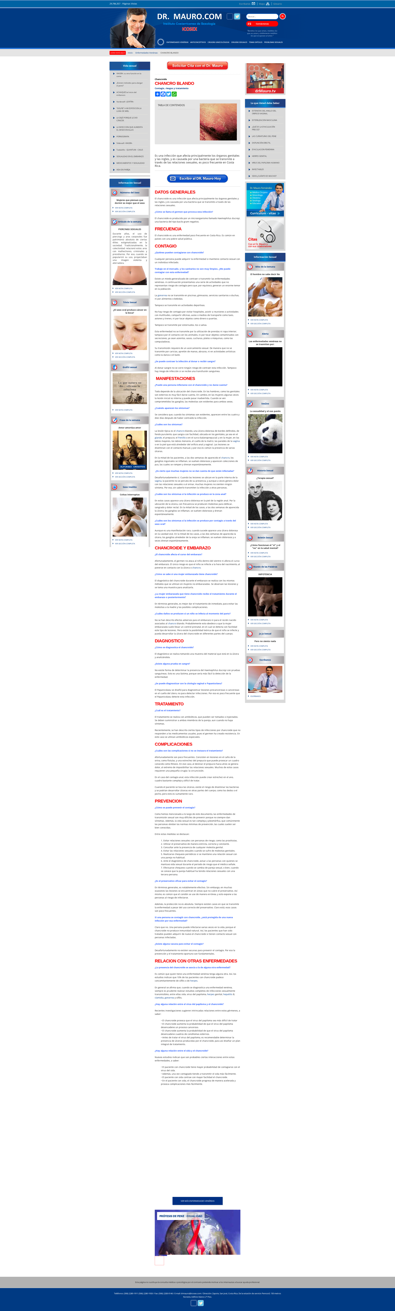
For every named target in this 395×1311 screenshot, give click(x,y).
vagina (236, 441)
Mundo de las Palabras (265, 566)
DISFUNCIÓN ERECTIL (261, 143)
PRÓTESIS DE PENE (171, 1216)
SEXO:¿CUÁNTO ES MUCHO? (264, 176)
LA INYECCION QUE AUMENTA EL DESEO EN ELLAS (129, 128)
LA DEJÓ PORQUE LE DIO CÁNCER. (126, 119)
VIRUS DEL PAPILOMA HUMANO (265, 162)
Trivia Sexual (130, 302)
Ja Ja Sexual (265, 633)
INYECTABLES (258, 169)
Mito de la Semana (265, 266)
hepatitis (227, 994)
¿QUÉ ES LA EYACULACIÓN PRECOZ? (263, 128)
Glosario (277, 3)
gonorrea (162, 295)
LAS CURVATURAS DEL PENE (264, 136)
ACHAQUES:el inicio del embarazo (126, 93)
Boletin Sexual (265, 537)
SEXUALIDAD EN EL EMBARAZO (130, 156)
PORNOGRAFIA (122, 136)
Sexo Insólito (130, 487)
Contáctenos (262, 23)
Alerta (265, 333)
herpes (194, 980)
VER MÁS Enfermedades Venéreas (197, 1201)
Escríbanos (244, 3)
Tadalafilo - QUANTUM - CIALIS (129, 149)
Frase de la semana (130, 420)
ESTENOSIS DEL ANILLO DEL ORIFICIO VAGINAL (264, 112)
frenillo (182, 437)
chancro (180, 430)
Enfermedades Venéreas (177, 42)
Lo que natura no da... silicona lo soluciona (129, 386)
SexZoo (265, 403)
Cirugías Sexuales (239, 42)
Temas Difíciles (255, 42)
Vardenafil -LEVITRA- (125, 101)
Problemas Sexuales (273, 42)
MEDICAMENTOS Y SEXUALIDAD (130, 163)
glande (158, 437)
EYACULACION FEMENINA (263, 149)
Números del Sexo (129, 192)
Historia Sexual (265, 470)
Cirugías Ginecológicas (218, 42)
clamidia (159, 997)
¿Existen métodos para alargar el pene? (129, 84)
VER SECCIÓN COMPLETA (125, 211)
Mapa (262, 3)
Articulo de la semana (129, 221)
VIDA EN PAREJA (123, 169)
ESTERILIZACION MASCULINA (264, 120)
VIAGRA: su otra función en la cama (128, 75)
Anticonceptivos (198, 42)
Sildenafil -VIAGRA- (124, 143)
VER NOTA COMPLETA (123, 208)
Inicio (130, 52)
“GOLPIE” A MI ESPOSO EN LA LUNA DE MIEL (128, 109)
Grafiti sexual (130, 367)
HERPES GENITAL (259, 156)
